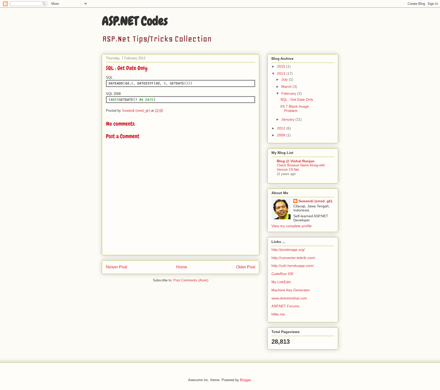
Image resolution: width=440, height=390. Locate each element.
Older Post (245, 267)
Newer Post (116, 267)
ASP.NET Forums (285, 306)
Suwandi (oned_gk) (315, 201)
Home (181, 267)
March (287, 86)
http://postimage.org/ (288, 250)
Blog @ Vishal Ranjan (295, 161)
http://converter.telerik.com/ (293, 258)
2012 (281, 128)
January (288, 119)
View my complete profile (291, 226)
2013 (281, 73)
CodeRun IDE (282, 274)
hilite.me (278, 314)
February (289, 93)
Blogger (245, 380)
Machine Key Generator (290, 290)
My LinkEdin (281, 282)
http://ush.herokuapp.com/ (292, 266)
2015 (281, 66)
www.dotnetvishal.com (289, 298)
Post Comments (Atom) (190, 280)
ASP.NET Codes (135, 21)
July (285, 79)
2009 (281, 135)
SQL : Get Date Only (296, 99)
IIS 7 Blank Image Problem (294, 108)
